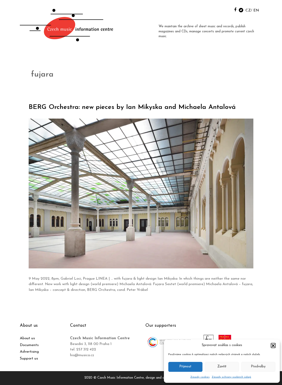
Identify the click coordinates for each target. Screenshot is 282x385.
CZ (248, 10)
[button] (273, 345)
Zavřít (221, 366)
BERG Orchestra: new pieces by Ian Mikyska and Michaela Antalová (132, 107)
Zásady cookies (200, 377)
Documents (29, 345)
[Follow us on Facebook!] (235, 9)
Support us (29, 358)
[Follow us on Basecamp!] (241, 10)
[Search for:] (225, 9)
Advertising (29, 352)
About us (27, 338)
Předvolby (258, 366)
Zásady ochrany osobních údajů (231, 377)
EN (256, 10)
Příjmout (185, 366)
